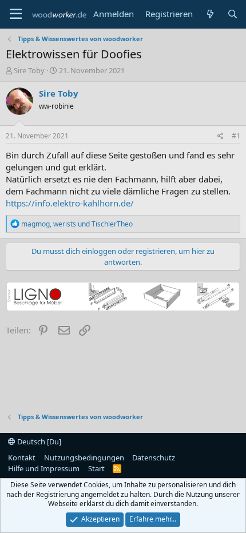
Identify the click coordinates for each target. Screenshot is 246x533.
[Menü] (15, 14)
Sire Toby (29, 70)
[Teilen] (220, 136)
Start (96, 468)
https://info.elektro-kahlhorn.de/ (70, 203)
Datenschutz (153, 457)
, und (77, 224)
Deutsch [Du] (38, 441)
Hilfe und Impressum (44, 468)
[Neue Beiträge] (210, 14)
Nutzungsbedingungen (84, 457)
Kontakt (21, 457)
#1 (236, 136)
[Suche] (232, 14)
